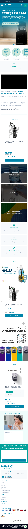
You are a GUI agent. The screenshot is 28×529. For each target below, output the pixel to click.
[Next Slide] (25, 26)
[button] (13, 44)
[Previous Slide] (2, 26)
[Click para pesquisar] (21, 5)
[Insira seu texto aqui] (14, 341)
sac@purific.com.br (8, 477)
